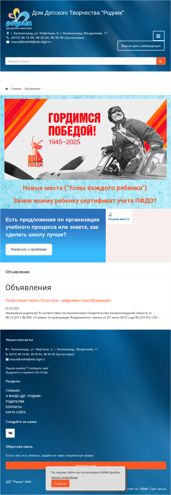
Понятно (60, 483)
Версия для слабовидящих (141, 45)
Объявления (32, 88)
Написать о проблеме (29, 249)
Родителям (15, 402)
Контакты (14, 407)
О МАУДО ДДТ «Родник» (24, 396)
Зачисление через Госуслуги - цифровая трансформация (58, 300)
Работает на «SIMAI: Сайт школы (144, 489)
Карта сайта (16, 412)
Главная (16, 88)
